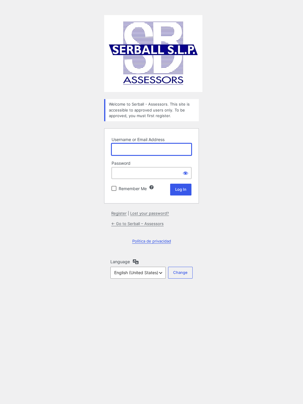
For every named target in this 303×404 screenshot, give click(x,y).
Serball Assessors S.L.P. (153, 53)
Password (121, 163)
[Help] (151, 187)
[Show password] (185, 173)
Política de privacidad (151, 241)
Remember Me (133, 188)
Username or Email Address (138, 139)
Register (119, 213)
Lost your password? (149, 213)
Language (120, 261)
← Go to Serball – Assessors (137, 223)
